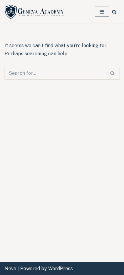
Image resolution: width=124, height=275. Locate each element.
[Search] (114, 12)
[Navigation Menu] (102, 12)
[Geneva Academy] (35, 11)
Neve (10, 268)
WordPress (60, 268)
